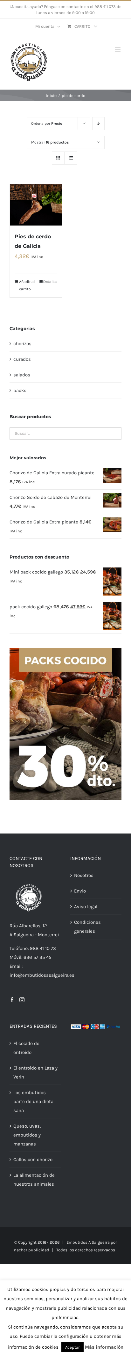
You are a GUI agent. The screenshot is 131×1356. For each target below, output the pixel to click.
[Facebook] (12, 999)
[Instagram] (21, 999)
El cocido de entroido (26, 1048)
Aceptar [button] (72, 1347)
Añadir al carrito (27, 285)
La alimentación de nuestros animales (34, 1179)
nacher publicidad (31, 1250)
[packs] (65, 650)
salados (21, 375)
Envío (80, 891)
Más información (104, 1347)
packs (19, 390)
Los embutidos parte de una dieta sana (33, 1101)
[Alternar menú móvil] (118, 49)
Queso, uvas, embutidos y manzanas (27, 1135)
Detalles (50, 281)
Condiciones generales (87, 926)
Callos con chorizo (32, 1159)
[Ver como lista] (71, 158)
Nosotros (83, 875)
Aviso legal (85, 906)
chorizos (22, 343)
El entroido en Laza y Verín (35, 1072)
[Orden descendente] (98, 123)
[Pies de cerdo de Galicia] (36, 205)
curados (22, 359)
